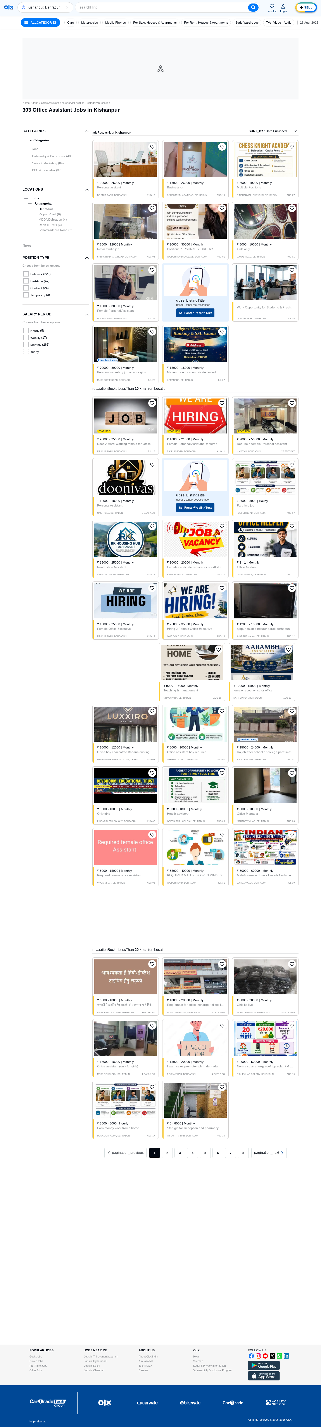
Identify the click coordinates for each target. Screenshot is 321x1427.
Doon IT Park (50, 224)
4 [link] (192, 1153)
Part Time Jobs (38, 1365)
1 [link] (154, 1153)
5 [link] (205, 1153)
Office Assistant (50, 102)
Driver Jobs (36, 1361)
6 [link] (218, 1153)
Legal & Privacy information (209, 1365)
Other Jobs (35, 1370)
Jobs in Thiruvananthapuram (101, 1356)
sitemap (41, 1421)
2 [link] (167, 1153)
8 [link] (243, 1153)
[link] (269, 1153)
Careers (143, 1370)
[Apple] (264, 1379)
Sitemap (198, 1361)
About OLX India (148, 1356)
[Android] (264, 1369)
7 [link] (230, 1153)
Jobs (35, 102)
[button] (67, 7)
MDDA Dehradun (53, 219)
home (26, 102)
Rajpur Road (50, 214)
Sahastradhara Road (55, 230)
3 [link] (180, 1153)
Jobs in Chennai (94, 1370)
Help (196, 1356)
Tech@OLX (145, 1365)
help (32, 1421)
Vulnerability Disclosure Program (212, 1370)
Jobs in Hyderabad (95, 1361)
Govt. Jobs (35, 1356)
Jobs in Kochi (92, 1365)
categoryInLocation (73, 102)
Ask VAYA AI (146, 1361)
